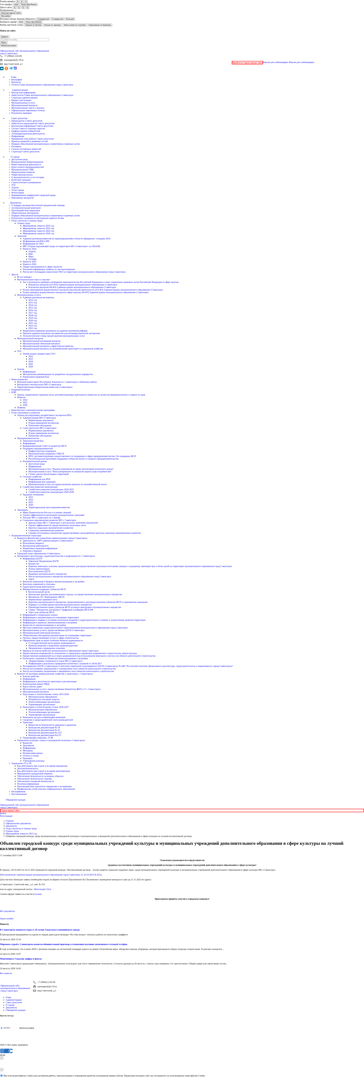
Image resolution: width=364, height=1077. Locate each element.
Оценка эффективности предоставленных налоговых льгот (57, 525)
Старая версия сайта (9, 810)
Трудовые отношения (33, 494)
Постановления (18, 794)
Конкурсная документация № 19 (44, 730)
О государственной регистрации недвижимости (51, 643)
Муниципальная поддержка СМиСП (46, 453)
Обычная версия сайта (11, 13)
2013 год (32, 302)
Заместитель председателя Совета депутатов (32, 123)
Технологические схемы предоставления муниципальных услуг (54, 336)
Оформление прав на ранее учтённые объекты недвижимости (53, 640)
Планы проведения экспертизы (43, 423)
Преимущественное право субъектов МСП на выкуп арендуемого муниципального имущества (74, 607)
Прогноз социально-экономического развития (50, 528)
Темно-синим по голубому (75, 25)
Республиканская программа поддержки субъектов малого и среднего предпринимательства (73, 459)
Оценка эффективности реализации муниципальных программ (53, 515)
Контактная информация (23, 92)
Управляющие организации (41, 704)
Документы (28, 745)
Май (30, 254)
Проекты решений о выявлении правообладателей (53, 645)
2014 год (32, 305)
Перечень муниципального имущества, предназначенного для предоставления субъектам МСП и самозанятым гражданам (87, 602)
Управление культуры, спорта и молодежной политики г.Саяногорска (51, 740)
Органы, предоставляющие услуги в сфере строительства (51, 638)
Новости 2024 (29, 249)
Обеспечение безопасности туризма (34, 778)
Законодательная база (33, 441)
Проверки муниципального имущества (47, 574)
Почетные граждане (21, 180)
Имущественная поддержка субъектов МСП (44, 589)
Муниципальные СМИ (22, 169)
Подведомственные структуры (26, 535)
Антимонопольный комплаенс (26, 208)
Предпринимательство (28, 438)
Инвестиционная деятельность (26, 164)
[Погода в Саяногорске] (17, 1025)
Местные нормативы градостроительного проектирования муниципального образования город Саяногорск (75, 627)
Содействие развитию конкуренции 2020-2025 (51, 489)
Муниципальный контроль (24, 105)
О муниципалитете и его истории (27, 177)
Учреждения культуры (33, 761)
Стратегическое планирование (26, 182)
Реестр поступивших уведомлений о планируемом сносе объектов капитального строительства (69, 668)
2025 (30, 364)
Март (31, 256)
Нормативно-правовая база (36, 377)
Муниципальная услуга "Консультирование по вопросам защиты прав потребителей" (70, 471)
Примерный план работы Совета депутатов (32, 139)
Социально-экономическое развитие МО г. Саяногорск (49, 520)
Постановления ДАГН (39, 571)
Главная (9, 821)
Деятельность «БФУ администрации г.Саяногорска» (48, 540)
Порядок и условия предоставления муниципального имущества (60, 604)
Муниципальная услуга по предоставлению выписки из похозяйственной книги (67, 484)
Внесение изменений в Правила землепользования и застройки (53, 581)
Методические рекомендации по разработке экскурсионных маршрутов (58, 374)
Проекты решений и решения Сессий (29, 141)
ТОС (13, 185)
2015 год (32, 307)
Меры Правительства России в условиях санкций (47, 512)
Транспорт (28, 722)
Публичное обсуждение (40, 425)
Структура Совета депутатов (25, 151)
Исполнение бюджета (33, 543)
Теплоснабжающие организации (44, 702)
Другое (14, 274)
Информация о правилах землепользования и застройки (50, 622)
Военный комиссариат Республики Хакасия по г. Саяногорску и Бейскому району (57, 382)
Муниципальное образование (42, 697)
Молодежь (28, 750)
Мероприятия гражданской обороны (34, 773)
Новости (21, 397)
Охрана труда (23, 223)
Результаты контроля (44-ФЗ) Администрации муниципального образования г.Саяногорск (72, 287)
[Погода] (5, 1028)
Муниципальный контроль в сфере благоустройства (48, 346)
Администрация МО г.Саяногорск (39, 418)
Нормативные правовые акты (42, 599)
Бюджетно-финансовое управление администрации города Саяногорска (52, 538)
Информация (17, 136)
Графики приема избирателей (25, 131)
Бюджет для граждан (21, 100)
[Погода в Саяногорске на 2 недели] (26, 1028)
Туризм (14, 187)
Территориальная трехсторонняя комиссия (49, 507)
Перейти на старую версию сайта (247, 63)
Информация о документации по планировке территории (51, 617)
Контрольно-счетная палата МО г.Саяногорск (39, 384)
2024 (30, 361)
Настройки (5, 16)
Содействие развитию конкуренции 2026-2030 (51, 492)
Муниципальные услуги (23, 103)
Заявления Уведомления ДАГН (43, 561)
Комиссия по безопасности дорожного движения (52, 725)
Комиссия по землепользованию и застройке (44, 625)
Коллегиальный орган (39, 592)
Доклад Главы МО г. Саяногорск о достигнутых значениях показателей (63, 523)
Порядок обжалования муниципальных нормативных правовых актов (45, 144)
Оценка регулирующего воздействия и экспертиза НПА (44, 415)
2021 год (32, 323)
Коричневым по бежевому (100, 25)
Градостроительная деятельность (38, 587)
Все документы (7, 911)
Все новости (6, 973)
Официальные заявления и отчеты (28, 110)
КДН (13, 392)
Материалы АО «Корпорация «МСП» (46, 597)
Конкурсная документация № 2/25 (45, 732)
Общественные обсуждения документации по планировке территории (57, 635)
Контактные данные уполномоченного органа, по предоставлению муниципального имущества (75, 594)
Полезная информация (28, 784)
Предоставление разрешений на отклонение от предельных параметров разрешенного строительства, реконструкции (80, 653)
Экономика (22, 510)
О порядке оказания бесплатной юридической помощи (38, 205)
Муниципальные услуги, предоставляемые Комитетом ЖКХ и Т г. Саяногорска (61, 689)
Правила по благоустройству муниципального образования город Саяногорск (61, 650)
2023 (30, 359)
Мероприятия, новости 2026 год (38, 233)
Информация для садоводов (41, 482)
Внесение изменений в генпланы (39, 584)
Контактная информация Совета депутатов (32, 126)
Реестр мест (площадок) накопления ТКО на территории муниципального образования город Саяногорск (74, 272)
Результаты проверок (21, 113)
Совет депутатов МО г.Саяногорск (39, 428)
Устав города (17, 190)
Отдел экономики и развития (25, 412)
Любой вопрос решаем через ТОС (39, 354)
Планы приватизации (38, 569)
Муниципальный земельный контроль (41, 343)
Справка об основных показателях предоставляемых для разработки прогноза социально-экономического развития (84, 533)
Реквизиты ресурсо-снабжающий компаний (44, 717)
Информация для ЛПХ (39, 479)
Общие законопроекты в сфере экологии (42, 267)
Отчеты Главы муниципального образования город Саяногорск (42, 84)
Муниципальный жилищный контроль (42, 341)
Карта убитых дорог (32, 686)
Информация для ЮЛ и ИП (36, 241)
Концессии (33, 563)
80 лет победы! (24, 277)
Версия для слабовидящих (288, 62)
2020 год (32, 320)
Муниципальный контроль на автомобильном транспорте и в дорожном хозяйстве (63, 348)
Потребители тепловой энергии (43, 699)
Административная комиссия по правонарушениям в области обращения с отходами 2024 (66, 238)
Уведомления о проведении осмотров (46, 648)
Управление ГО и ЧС (21, 763)
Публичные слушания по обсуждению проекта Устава (37, 218)
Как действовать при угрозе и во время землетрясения (43, 771)
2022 (30, 356)
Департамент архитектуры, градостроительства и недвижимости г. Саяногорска (56, 556)
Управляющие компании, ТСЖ (38, 738)
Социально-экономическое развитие (46, 530)
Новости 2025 (29, 261)
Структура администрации (24, 97)
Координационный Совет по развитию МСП (45, 446)
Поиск (3, 43)
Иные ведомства (19, 379)
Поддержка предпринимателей (38, 448)
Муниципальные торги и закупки (27, 108)
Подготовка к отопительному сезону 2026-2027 (46, 707)
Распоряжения (18, 791)
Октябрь (32, 259)
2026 (30, 366)
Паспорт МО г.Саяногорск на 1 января (41, 517)
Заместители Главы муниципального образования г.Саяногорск (42, 95)
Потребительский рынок (35, 461)
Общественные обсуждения (24, 213)
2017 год (32, 313)
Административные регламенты (38, 297)
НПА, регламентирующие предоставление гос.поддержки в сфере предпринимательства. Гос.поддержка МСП (82, 456)
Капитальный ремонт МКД (36, 684)
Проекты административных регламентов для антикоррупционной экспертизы (61, 333)
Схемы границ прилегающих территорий (48, 474)
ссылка (37, 894)
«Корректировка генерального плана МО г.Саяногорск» (55, 661)
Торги (31, 579)
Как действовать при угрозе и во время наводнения (42, 766)
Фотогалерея (17, 192)
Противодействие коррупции (25, 210)
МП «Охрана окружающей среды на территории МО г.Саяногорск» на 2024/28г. (62, 246)
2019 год (32, 318)
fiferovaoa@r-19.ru (42, 889)
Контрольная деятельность (35, 546)
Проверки (27, 758)
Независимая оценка (33, 753)
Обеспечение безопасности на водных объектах (40, 776)
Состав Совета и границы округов (28, 128)
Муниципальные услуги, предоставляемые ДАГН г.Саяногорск (54, 630)
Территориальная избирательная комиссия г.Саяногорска (44, 387)
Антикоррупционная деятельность (28, 133)
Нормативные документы (40, 420)
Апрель (32, 251)
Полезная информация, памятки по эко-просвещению (49, 269)
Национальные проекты (23, 172)
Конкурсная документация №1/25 (44, 735)
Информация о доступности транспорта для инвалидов (49, 681)
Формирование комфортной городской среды (33, 195)
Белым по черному (52, 25)
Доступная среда (19, 159)
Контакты (16, 82)
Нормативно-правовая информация (40, 548)
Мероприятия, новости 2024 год (38, 231)
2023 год (32, 325)
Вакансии (27, 743)
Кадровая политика (20, 389)
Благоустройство (31, 676)
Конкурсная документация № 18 (44, 727)
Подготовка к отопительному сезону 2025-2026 (46, 694)
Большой (70, 19)
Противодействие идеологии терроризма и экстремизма (44, 786)
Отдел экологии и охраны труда (26, 220)
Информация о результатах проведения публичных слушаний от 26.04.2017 (65, 663)
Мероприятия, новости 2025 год (38, 226)
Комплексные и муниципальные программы (33, 410)
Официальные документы (18, 823)
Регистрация (6, 816)
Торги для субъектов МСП (41, 612)
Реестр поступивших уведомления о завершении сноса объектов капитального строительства (68, 671)
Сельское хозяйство (32, 476)
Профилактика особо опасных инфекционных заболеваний (46, 789)
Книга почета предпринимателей (27, 167)
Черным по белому (33, 25)
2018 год (32, 315)
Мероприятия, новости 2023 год (38, 228)
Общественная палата (22, 175)
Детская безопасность (27, 768)
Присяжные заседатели (22, 198)
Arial (16, 4)
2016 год (32, 310)
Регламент (16, 146)
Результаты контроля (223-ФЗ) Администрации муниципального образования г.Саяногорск (72, 284)
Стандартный (43, 19)
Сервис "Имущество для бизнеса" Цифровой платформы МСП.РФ (60, 610)
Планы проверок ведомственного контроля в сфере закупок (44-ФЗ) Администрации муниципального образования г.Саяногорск (86, 292)
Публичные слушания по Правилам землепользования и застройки (55, 658)
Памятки (21, 407)
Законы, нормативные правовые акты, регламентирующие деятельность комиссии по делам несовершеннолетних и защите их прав (81, 395)
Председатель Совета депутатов (26, 121)
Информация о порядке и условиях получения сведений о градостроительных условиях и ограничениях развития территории (84, 620)
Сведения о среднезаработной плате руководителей (48, 720)
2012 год (32, 300)
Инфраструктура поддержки (42, 451)
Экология (21, 236)
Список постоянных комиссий (26, 149)
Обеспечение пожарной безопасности (35, 781)
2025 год (32, 328)
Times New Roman (29, 4)
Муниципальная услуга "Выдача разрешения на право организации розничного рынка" (71, 469)
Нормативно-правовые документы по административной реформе (55, 331)
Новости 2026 (29, 264)
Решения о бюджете (32, 551)
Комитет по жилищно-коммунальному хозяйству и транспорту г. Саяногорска (55, 674)
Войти (3, 813)
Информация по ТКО (33, 243)
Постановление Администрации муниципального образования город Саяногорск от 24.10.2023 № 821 (51, 874)
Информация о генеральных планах (40, 615)
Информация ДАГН (32, 558)
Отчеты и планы (31, 755)
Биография (16, 79)
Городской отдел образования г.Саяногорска (38, 553)
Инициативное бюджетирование (27, 162)
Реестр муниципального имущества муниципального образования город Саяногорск (69, 576)
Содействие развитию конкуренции (40, 487)
